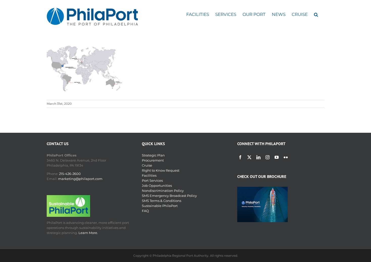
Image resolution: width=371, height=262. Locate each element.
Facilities (149, 175)
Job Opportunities (157, 186)
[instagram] (268, 157)
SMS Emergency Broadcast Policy (169, 196)
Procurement (153, 160)
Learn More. (88, 233)
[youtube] (277, 157)
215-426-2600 (70, 174)
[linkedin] (258, 157)
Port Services (152, 180)
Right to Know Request (160, 170)
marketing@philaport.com (80, 179)
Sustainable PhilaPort (160, 206)
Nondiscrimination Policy (163, 191)
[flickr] (286, 157)
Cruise (147, 165)
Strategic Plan (153, 155)
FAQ (145, 211)
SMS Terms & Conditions (161, 201)
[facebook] (240, 157)
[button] (316, 14)
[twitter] (249, 157)
